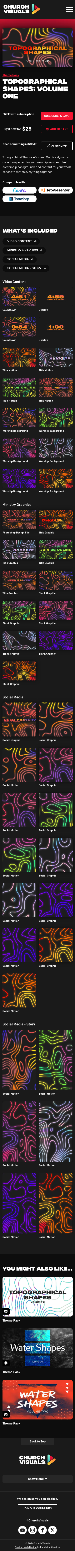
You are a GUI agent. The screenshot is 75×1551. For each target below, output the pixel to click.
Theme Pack (10, 75)
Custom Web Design (26, 1547)
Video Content (19, 241)
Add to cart (59, 129)
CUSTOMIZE (59, 146)
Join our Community (37, 1508)
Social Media (18, 259)
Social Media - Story (24, 268)
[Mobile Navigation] (68, 9)
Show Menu (36, 1479)
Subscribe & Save (56, 116)
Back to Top (38, 1441)
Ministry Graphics (22, 250)
